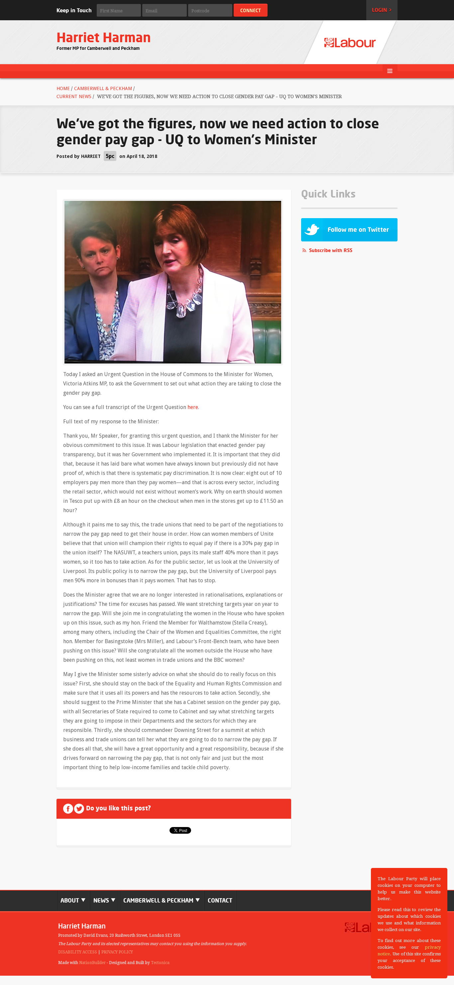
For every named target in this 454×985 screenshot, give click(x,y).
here (192, 407)
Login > (382, 10)
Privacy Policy (117, 952)
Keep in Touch (74, 10)
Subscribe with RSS (330, 250)
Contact (220, 900)
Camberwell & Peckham (103, 88)
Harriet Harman (104, 37)
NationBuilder (92, 962)
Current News (74, 96)
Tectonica (160, 962)
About (70, 900)
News (101, 900)
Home (63, 88)
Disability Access (77, 952)
